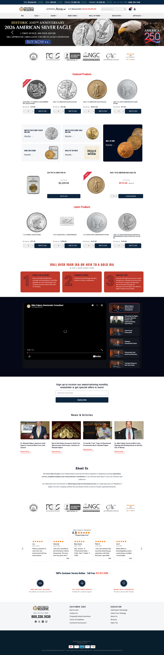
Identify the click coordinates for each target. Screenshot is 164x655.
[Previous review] (22, 548)
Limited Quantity (131, 196)
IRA (22, 16)
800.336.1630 (41, 616)
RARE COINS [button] (72, 16)
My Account (74, 610)
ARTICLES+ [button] (137, 16)
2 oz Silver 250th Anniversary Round (96, 234)
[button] (130, 9)
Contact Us (74, 613)
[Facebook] (36, 621)
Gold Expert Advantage (119, 610)
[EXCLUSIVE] (37, 89)
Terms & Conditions (77, 620)
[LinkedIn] (43, 621)
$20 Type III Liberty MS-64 (56, 173)
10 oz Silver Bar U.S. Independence (65, 234)
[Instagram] (46, 621)
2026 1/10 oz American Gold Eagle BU (123, 173)
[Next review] (141, 548)
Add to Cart (42, 111)
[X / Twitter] (39, 621)
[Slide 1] (78, 45)
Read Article (25, 451)
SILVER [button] (53, 16)
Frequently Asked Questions (80, 616)
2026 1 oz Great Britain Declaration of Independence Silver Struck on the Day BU (126, 236)
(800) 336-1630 (134, 2)
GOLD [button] (36, 16)
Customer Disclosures (78, 623)
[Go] (125, 9)
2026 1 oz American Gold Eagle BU (94, 102)
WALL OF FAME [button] (94, 16)
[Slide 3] (85, 45)
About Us (114, 616)
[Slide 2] (82, 45)
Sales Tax (114, 623)
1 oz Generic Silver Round (32, 234)
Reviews (114, 620)
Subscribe (82, 400)
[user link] (135, 9)
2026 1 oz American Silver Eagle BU (65, 102)
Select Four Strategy (118, 613)
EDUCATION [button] (116, 16)
